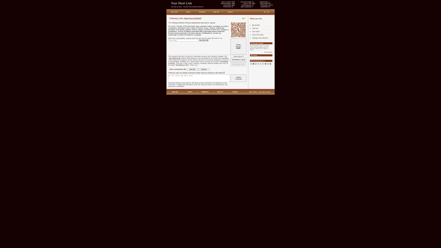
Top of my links (258, 35)
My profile (256, 25)
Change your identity (260, 38)
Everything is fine (238, 64)
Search (230, 12)
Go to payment (268, 52)
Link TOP (216, 12)
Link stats (256, 31)
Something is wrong (238, 60)
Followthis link (238, 46)
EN (268, 12)
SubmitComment (238, 78)
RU (265, 12)
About (188, 12)
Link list (255, 28)
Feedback (202, 12)
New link (174, 12)
